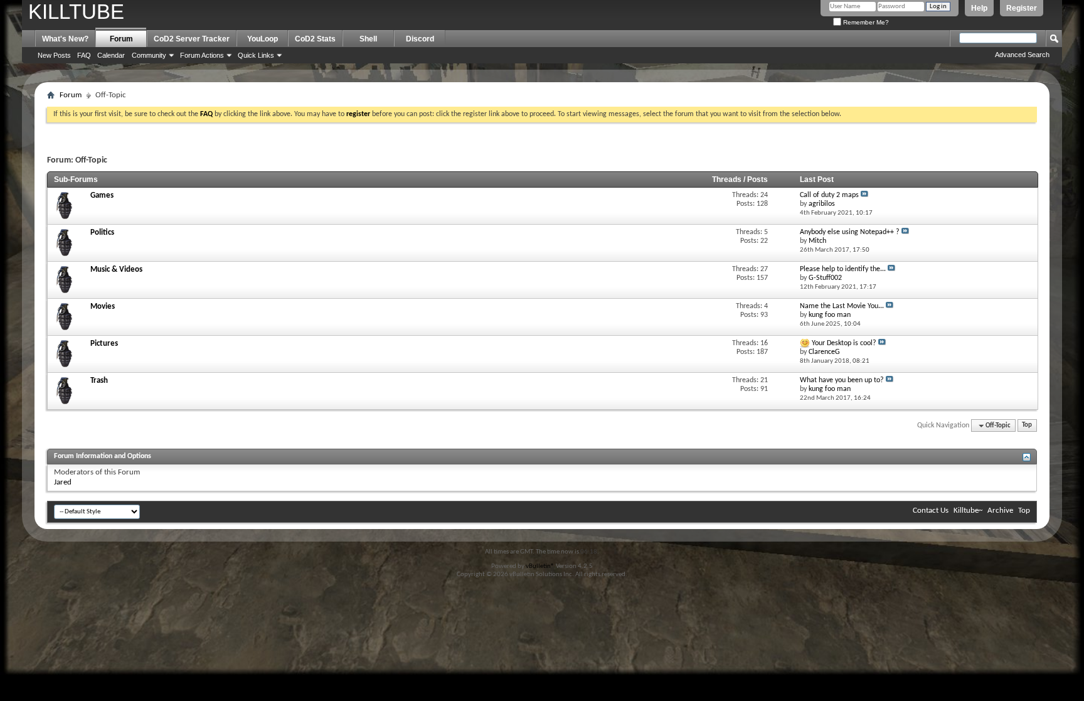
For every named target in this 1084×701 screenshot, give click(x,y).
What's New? (65, 39)
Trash (99, 381)
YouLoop (262, 39)
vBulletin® (540, 566)
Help (979, 8)
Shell (368, 39)
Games (102, 195)
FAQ (84, 55)
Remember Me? (865, 22)
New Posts (54, 55)
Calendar (111, 55)
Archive (1000, 510)
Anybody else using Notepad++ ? (850, 232)
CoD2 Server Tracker (192, 39)
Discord (420, 39)
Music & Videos (116, 269)
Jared (63, 482)
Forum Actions (202, 55)
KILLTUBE (76, 11)
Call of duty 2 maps (829, 195)
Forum (121, 39)
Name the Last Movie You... (842, 306)
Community (149, 55)
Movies (102, 306)
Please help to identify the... (843, 269)
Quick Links (256, 55)
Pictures (104, 344)
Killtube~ (968, 510)
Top (1027, 425)
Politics (102, 232)
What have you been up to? (842, 380)
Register (1021, 8)
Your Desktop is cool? (844, 343)
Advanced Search (1022, 54)
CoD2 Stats (315, 39)
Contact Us (930, 510)
